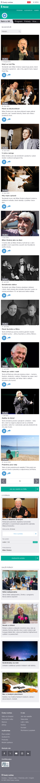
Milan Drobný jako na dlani (12, 240)
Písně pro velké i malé (10, 371)
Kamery (36, 10)
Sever (35, 542)
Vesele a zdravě (8, 625)
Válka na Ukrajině (7, 716)
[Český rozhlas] (7, 2)
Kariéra (23, 725)
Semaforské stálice (9, 284)
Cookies (4, 778)
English (31, 778)
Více (35, 21)
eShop (4, 725)
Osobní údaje (12, 778)
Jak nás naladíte (26, 716)
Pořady (27, 21)
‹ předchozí (3, 481)
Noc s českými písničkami (12, 694)
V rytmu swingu (8, 153)
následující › (36, 481)
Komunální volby (7, 719)
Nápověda (24, 719)
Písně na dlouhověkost (11, 109)
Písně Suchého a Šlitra (11, 329)
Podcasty (5, 740)
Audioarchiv (28, 10)
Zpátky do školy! (8, 418)
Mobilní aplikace (7, 742)
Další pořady (7, 567)
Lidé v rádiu (25, 722)
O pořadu (6, 495)
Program (19, 10)
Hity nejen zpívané (9, 196)
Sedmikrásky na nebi (10, 663)
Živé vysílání (6, 734)
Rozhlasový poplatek (28, 730)
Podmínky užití (23, 778)
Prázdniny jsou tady (9, 465)
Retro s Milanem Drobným (12, 519)
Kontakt (23, 727)
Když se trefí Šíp (8, 64)
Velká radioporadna (9, 592)
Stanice (4, 722)
